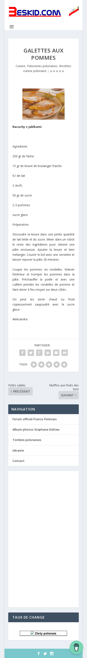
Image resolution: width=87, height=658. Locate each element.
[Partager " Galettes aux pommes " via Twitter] (31, 352)
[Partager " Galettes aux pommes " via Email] (56, 352)
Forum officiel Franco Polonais (34, 419)
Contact (18, 461)
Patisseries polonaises (42, 66)
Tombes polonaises (26, 440)
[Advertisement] (43, 538)
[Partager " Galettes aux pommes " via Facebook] (22, 352)
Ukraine (18, 450)
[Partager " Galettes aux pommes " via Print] (64, 352)
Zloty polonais (45, 633)
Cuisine (20, 66)
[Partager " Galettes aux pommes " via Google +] (39, 352)
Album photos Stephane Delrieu (36, 429)
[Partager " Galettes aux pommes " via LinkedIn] (48, 352)
